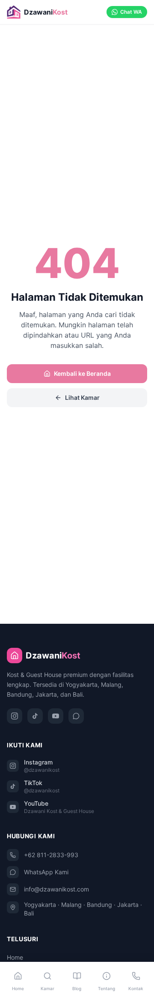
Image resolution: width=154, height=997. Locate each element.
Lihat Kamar (82, 397)
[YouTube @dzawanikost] (55, 716)
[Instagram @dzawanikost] (14, 716)
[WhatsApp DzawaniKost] (76, 716)
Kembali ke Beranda (82, 373)
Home (15, 957)
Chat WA (131, 12)
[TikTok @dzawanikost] (35, 716)
